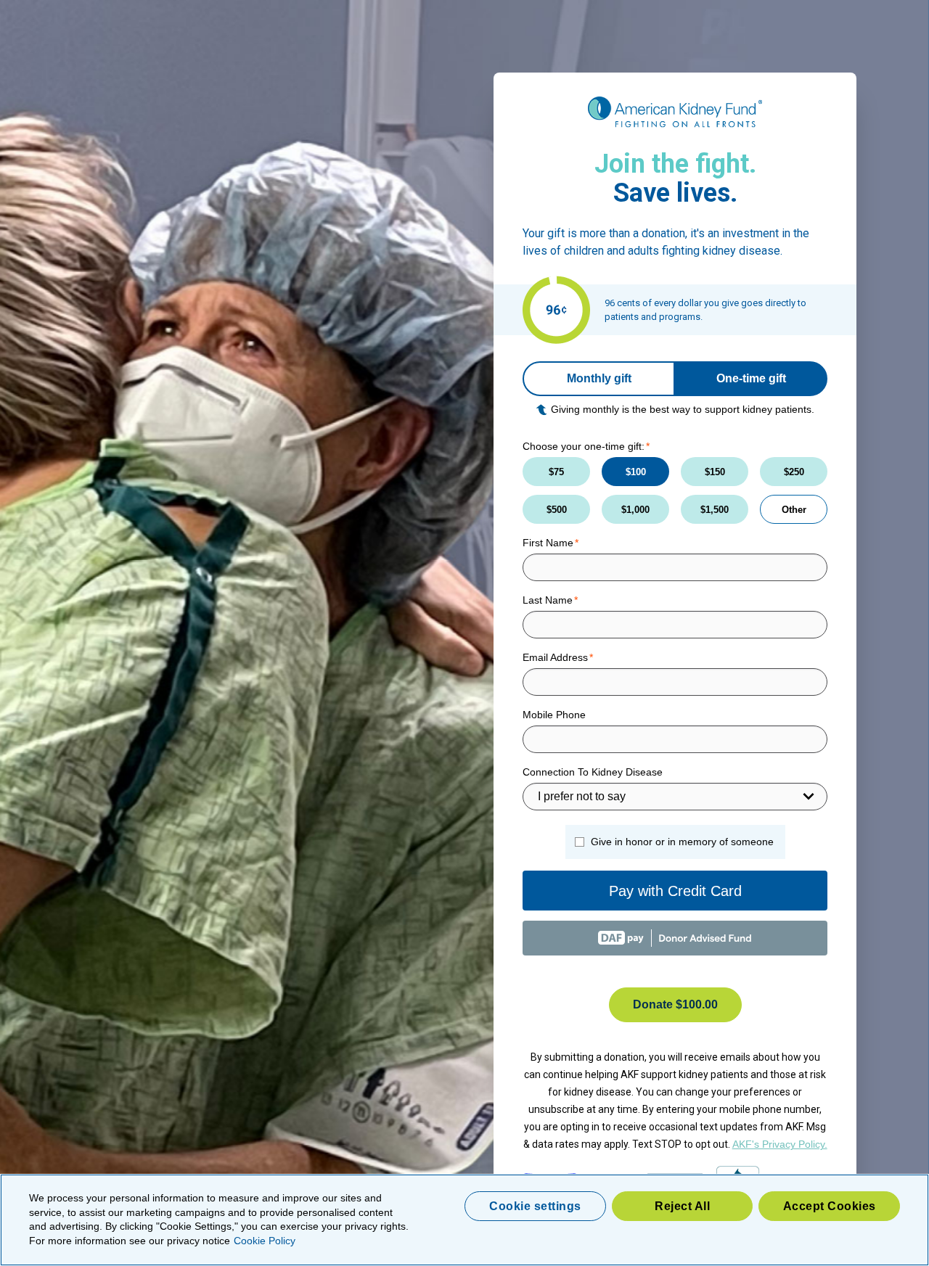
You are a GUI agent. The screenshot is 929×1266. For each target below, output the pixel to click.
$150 (715, 471)
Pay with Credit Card (675, 891)
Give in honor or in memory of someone (682, 841)
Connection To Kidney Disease (593, 772)
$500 (557, 509)
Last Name (548, 600)
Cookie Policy (264, 1240)
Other (794, 509)
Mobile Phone (554, 714)
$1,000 (635, 509)
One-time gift (751, 378)
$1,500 (714, 509)
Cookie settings (535, 1206)
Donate (675, 1004)
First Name (548, 542)
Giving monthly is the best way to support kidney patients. (682, 409)
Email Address (555, 657)
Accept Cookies (829, 1206)
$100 (636, 471)
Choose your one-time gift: (583, 446)
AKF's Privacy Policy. (779, 1144)
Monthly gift (599, 378)
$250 (794, 471)
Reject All (682, 1206)
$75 (556, 471)
